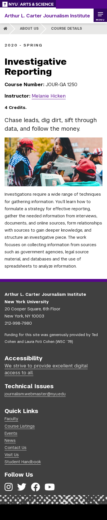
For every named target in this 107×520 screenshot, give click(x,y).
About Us (29, 28)
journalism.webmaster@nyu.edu (35, 393)
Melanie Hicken (49, 96)
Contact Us (16, 447)
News (10, 440)
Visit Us (12, 454)
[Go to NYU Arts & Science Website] (28, 4)
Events (11, 433)
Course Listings (20, 426)
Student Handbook (23, 461)
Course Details (66, 28)
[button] (100, 15)
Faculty (11, 418)
